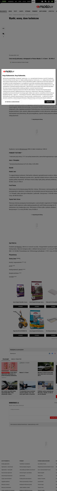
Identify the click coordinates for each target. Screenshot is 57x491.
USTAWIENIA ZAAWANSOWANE (12, 101)
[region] (28, 87)
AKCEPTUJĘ (49, 101)
